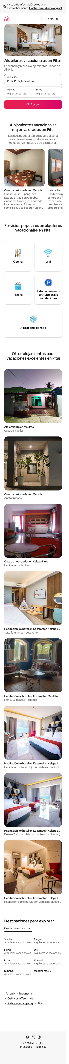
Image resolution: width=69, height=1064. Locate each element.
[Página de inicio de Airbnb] (7, 18)
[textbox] (18, 93)
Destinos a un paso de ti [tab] (18, 928)
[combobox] (33, 81)
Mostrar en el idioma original (45, 8)
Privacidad (26, 1046)
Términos (41, 1046)
